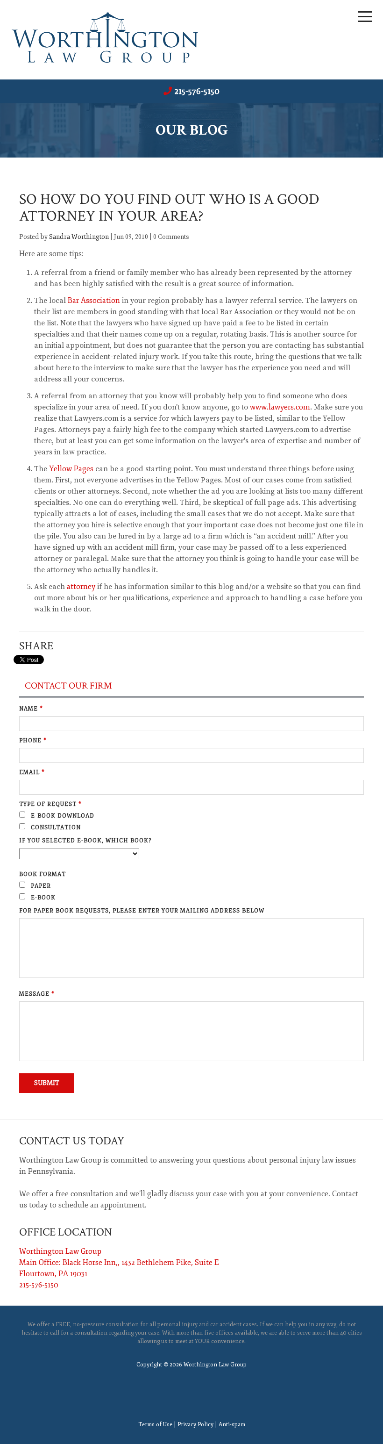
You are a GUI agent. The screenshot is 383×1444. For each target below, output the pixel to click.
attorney (81, 586)
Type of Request (50, 804)
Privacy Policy (195, 1424)
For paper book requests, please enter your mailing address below (141, 910)
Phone (33, 740)
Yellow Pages (71, 469)
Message (37, 994)
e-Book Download (61, 815)
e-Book (42, 897)
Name (31, 708)
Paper (40, 886)
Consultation (55, 827)
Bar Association (94, 300)
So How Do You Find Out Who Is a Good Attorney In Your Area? (169, 208)
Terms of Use (155, 1424)
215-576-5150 (197, 91)
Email (32, 772)
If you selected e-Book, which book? (85, 840)
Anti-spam (232, 1424)
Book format (42, 874)
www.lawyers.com (280, 407)
